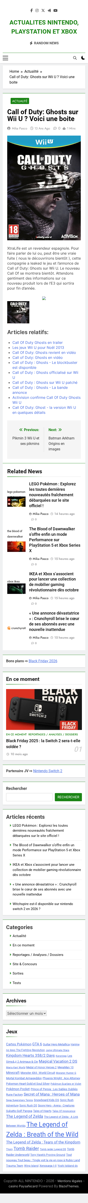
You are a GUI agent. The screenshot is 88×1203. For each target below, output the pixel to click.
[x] (43, 10)
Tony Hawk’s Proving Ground (47, 1154)
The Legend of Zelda (24, 1116)
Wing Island (31, 1165)
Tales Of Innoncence (63, 1111)
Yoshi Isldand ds (68, 1165)
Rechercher (16, 788)
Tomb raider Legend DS (53, 1149)
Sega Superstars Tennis (19, 1100)
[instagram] (37, 10)
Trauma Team (14, 1165)
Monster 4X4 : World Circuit (38, 1072)
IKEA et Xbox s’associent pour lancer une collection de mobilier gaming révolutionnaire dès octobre (47, 870)
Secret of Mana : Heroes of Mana (52, 1094)
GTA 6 (37, 1044)
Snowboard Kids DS (46, 1100)
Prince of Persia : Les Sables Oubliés (54, 1089)
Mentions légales (70, 1181)
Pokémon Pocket (18, 1089)
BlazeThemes (69, 1186)
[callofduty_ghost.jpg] (18, 312)
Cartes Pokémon (18, 1044)
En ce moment (16, 734)
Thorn (9, 1149)
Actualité (20, 101)
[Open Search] (75, 58)
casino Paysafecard (23, 1186)
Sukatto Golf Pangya (19, 1111)
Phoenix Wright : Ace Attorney (61, 1078)
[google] (49, 10)
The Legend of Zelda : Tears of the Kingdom (43, 1142)
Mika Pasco (19, 128)
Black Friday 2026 (43, 661)
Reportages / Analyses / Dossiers (53, 734)
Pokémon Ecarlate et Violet (66, 1083)
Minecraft (13, 1072)
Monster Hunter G (66, 1073)
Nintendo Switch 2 (47, 771)
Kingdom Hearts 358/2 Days (30, 1055)
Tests (17, 983)
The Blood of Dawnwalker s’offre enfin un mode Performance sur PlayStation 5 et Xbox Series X (54, 540)
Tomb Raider (26, 1148)
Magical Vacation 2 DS (58, 1061)
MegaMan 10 (66, 1067)
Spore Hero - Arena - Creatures (56, 1105)
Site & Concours (25, 964)
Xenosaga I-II (48, 1165)
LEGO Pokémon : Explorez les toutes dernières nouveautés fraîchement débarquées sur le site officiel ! (52, 495)
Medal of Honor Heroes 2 (41, 1067)
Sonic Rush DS (28, 1105)
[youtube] (55, 10)
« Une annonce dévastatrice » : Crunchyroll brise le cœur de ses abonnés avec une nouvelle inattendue (44, 889)
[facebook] (31, 10)
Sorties (18, 973)
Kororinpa (61, 1055)
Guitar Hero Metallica (56, 1044)
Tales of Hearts (42, 1111)
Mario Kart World (15, 1067)
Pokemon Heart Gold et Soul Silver (28, 1083)
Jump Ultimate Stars (57, 1050)
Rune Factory (14, 1094)
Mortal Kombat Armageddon (24, 1078)
